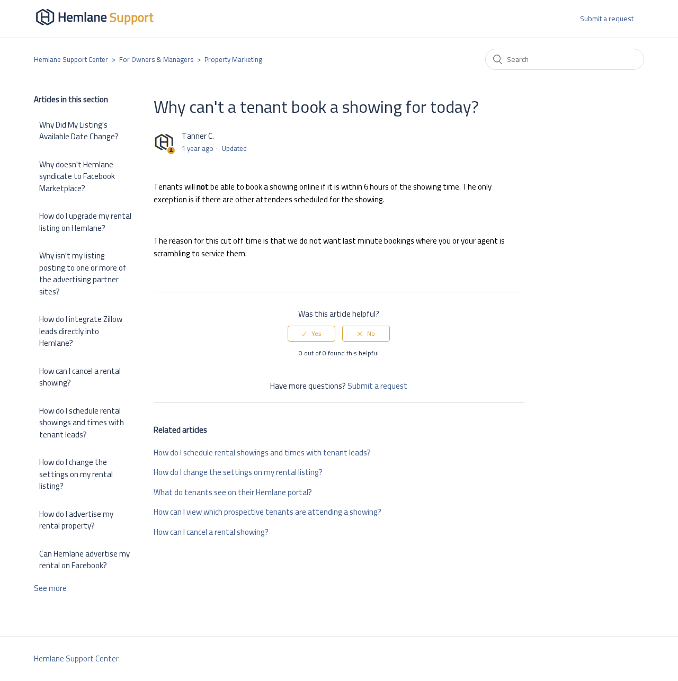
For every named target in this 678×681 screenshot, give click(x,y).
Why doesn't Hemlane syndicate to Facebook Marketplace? (77, 176)
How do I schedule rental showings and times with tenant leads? (81, 422)
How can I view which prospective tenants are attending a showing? (267, 511)
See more (50, 588)
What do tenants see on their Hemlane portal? (233, 492)
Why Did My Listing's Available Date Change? (79, 131)
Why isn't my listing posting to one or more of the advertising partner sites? (82, 273)
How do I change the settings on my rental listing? (76, 474)
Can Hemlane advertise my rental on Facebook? (84, 560)
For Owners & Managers (156, 59)
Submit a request (607, 18)
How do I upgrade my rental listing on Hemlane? (85, 222)
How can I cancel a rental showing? (80, 377)
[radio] (311, 334)
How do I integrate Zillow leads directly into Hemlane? (80, 331)
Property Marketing (233, 59)
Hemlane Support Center (71, 59)
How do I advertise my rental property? (76, 520)
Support (132, 17)
